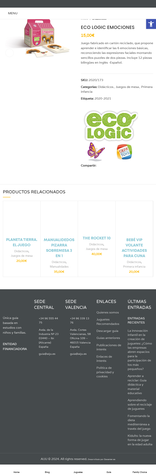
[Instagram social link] (14, 3)
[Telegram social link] (121, 165)
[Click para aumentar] (9, 53)
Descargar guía (107, 331)
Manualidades (59, 266)
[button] (151, 24)
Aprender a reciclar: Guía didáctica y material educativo (137, 384)
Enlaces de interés (104, 359)
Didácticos (105, 87)
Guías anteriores (108, 338)
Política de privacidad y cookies (105, 372)
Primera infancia (134, 266)
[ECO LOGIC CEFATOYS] (109, 134)
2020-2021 (103, 98)
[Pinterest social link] (108, 165)
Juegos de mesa (127, 87)
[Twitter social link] (9, 3)
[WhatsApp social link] (117, 165)
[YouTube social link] (18, 3)
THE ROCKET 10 (97, 238)
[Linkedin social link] (112, 165)
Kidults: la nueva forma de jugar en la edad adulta (140, 440)
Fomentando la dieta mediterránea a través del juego (139, 422)
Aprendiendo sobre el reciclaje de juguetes (140, 404)
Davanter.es (109, 459)
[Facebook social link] (5, 3)
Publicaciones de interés (108, 347)
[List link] (47, 320)
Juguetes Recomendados (107, 321)
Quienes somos (107, 312)
